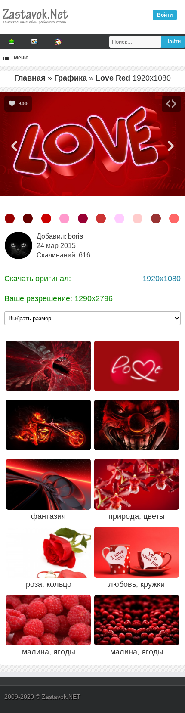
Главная (30, 78)
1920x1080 (161, 278)
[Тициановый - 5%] (46, 218)
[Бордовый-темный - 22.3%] (28, 218)
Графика (70, 78)
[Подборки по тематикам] (34, 41)
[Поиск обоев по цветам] (58, 41)
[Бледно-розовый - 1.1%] (174, 218)
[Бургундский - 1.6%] (83, 218)
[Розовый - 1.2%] (137, 218)
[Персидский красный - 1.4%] (101, 218)
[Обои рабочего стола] (35, 26)
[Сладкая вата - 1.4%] (119, 218)
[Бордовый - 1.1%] (156, 218)
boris (75, 236)
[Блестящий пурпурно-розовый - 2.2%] (64, 218)
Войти (165, 15)
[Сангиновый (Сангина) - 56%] (10, 218)
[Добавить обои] (11, 41)
